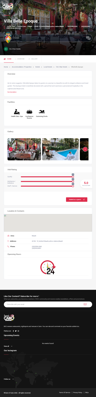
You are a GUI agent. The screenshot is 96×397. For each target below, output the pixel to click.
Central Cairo (21, 26)
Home (9, 59)
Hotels (37, 67)
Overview (20, 59)
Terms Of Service (64, 392)
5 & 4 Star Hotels (61, 67)
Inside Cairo (11, 26)
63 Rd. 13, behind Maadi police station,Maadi (49, 26)
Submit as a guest (75, 199)
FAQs (87, 392)
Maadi (30, 26)
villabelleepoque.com (13, 28)
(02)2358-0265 (72, 26)
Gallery (34, 59)
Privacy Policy (77, 392)
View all (6, 346)
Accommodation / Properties (22, 67)
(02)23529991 (85, 26)
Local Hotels (48, 67)
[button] (85, 149)
